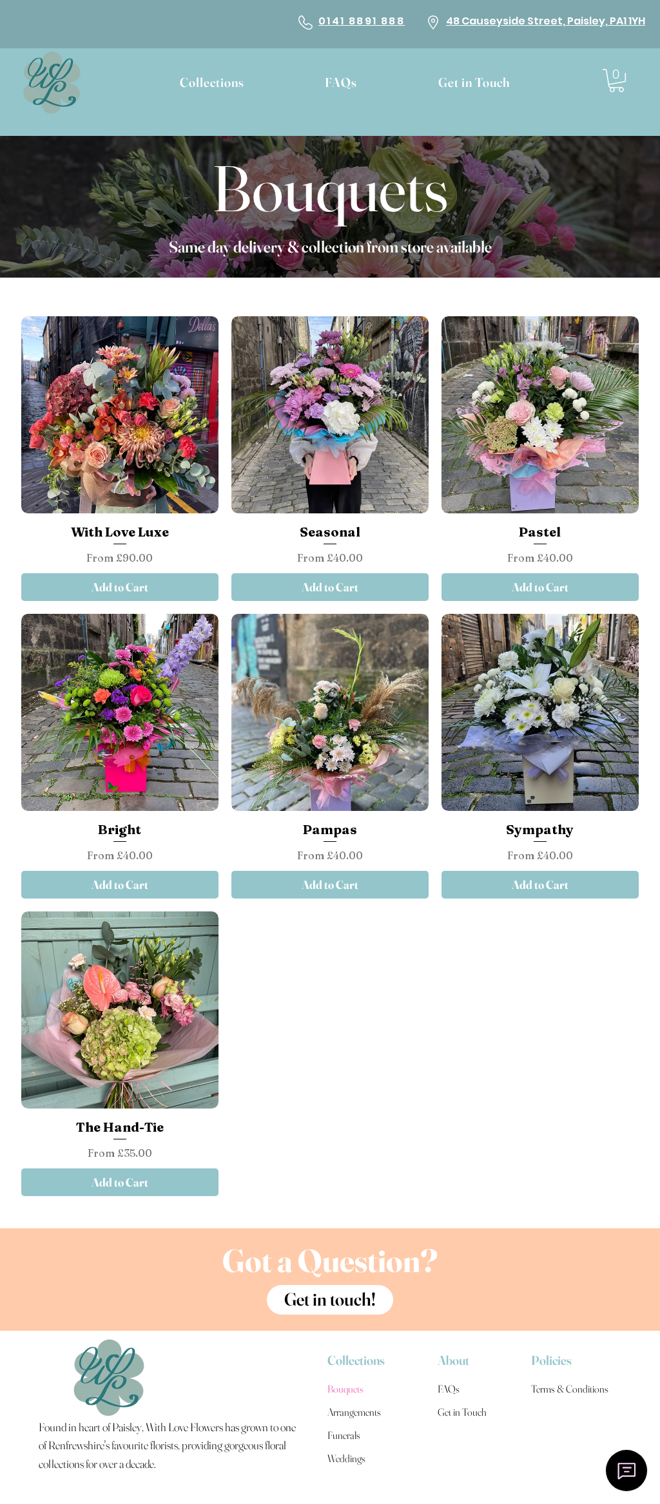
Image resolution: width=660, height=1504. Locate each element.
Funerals (343, 1435)
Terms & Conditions (563, 1388)
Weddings (346, 1458)
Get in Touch (462, 1411)
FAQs (449, 1388)
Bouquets (330, 188)
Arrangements (354, 1411)
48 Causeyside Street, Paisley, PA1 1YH (545, 21)
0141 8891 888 (361, 21)
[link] (616, 80)
